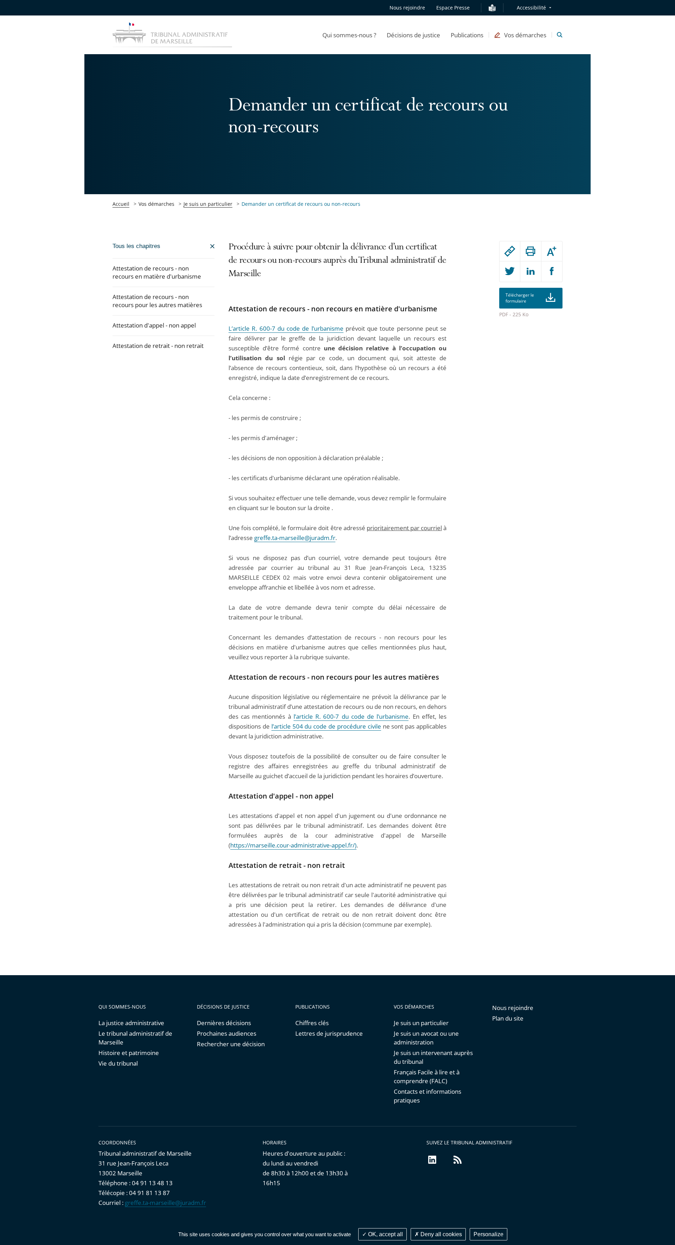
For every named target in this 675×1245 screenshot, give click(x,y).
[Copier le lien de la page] (510, 251)
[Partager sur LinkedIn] (530, 271)
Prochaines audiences (226, 1033)
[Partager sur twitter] (510, 271)
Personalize (488, 1234)
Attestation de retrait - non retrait (158, 346)
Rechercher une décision (231, 1044)
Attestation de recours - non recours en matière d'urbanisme (156, 272)
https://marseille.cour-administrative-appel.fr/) (293, 845)
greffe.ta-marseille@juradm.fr (294, 538)
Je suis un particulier (208, 204)
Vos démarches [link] (156, 204)
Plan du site (507, 1018)
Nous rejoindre (407, 7)
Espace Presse (453, 7)
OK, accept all (385, 1234)
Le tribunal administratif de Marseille (135, 1037)
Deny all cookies (440, 1234)
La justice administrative (131, 1023)
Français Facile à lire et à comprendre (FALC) (426, 1076)
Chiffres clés (312, 1023)
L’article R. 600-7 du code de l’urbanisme (286, 328)
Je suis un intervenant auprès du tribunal (433, 1057)
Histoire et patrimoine (128, 1053)
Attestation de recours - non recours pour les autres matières (157, 301)
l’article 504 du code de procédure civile (326, 726)
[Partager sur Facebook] (551, 271)
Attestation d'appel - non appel (154, 325)
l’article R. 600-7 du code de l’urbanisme (351, 716)
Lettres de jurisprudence (329, 1033)
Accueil (120, 204)
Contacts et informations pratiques (427, 1095)
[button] (349, 34)
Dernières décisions (224, 1023)
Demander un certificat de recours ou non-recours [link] (301, 204)
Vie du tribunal (118, 1063)
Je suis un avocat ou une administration (426, 1037)
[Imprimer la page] (530, 251)
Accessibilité (531, 7)
